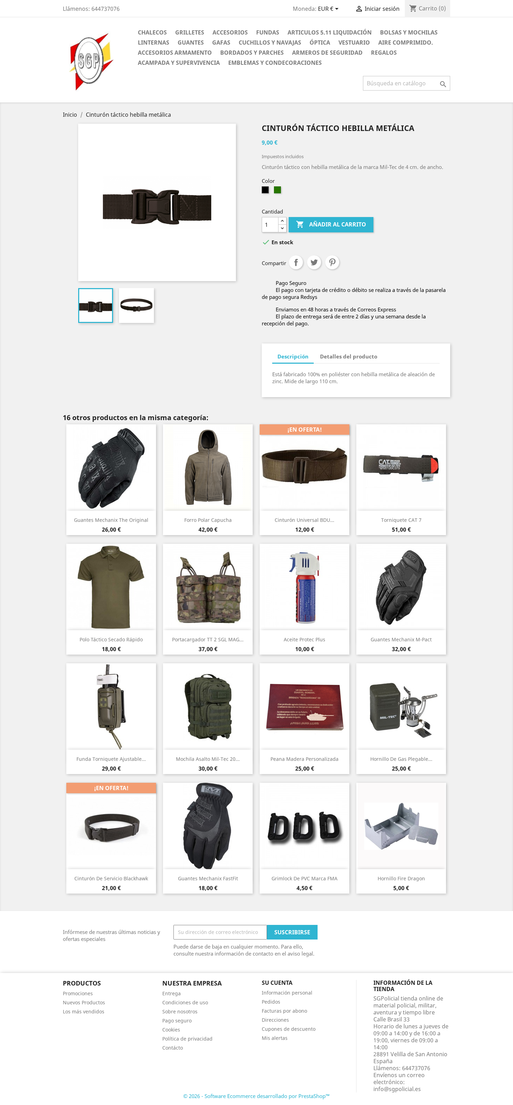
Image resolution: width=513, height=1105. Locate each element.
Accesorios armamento (175, 52)
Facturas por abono (284, 1010)
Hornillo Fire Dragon (401, 878)
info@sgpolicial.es (397, 1089)
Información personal (287, 992)
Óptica (320, 42)
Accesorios (230, 32)
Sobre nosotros (180, 1011)
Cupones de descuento (288, 1029)
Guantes (191, 42)
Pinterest (332, 262)
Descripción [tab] (292, 356)
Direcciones (275, 1020)
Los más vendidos (83, 1011)
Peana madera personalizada (304, 759)
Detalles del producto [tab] (348, 356)
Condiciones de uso (185, 1002)
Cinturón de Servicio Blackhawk (111, 878)
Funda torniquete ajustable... (111, 759)
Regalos (384, 52)
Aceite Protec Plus (304, 639)
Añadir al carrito (331, 224)
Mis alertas (275, 1038)
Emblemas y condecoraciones (275, 63)
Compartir (296, 262)
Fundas (267, 32)
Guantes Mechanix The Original (111, 520)
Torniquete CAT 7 (401, 520)
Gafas (221, 42)
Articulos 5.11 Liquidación (330, 32)
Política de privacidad (187, 1038)
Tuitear (314, 262)
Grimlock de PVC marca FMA (304, 878)
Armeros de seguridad (327, 52)
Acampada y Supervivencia (179, 63)
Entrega (171, 993)
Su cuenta (277, 983)
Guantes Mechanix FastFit (208, 878)
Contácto (172, 1047)
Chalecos (152, 32)
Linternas (153, 42)
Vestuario (354, 42)
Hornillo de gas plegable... (401, 759)
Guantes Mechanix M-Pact (401, 639)
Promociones (78, 993)
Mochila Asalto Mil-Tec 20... (208, 759)
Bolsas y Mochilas (409, 32)
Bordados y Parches (252, 52)
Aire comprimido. (405, 42)
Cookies (171, 1029)
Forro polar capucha (208, 520)
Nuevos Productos (84, 1002)
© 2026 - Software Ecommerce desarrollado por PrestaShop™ (256, 1095)
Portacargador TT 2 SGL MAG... (208, 639)
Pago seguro (177, 1020)
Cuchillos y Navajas (270, 42)
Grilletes (189, 32)
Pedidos (271, 1001)
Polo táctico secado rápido (111, 639)
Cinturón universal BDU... (304, 520)
